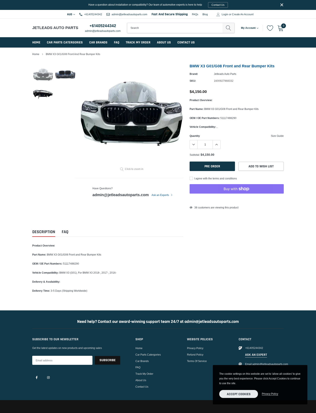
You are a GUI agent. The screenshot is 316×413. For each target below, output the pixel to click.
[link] (36, 377)
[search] (228, 28)
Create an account (242, 14)
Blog (205, 14)
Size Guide (277, 135)
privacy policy (270, 393)
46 (195, 207)
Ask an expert (256, 355)
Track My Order (138, 42)
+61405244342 (93, 14)
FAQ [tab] (65, 232)
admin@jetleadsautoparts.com (129, 14)
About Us (164, 42)
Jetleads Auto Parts (225, 74)
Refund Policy (195, 354)
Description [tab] (43, 232)
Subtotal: (195, 154)
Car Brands (98, 42)
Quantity (195, 135)
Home (36, 42)
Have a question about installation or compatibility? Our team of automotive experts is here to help (156, 4)
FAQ (116, 42)
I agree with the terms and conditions (215, 178)
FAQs (195, 14)
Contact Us (186, 42)
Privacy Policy (195, 348)
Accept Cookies (239, 394)
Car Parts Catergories (65, 42)
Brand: (194, 74)
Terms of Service (197, 361)
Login (225, 14)
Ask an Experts (161, 195)
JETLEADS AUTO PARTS (52, 27)
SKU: (193, 80)
